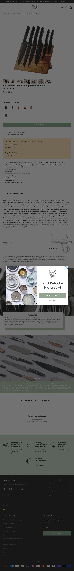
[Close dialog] (66, 268)
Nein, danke (52, 301)
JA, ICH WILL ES (52, 295)
